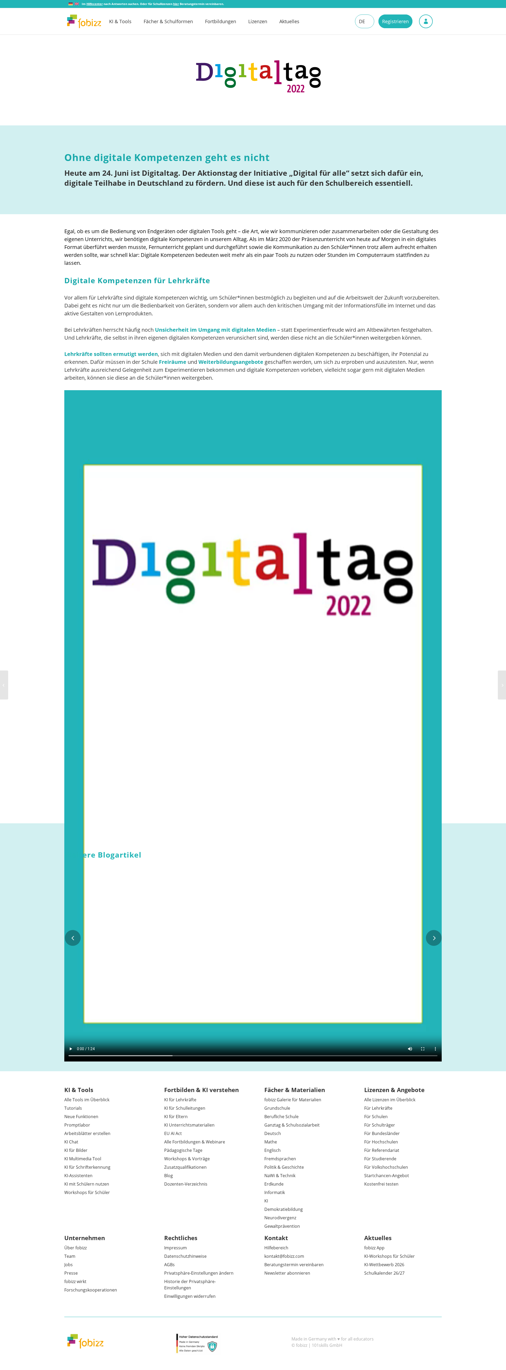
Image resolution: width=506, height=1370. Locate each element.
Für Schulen (376, 1116)
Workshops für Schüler (87, 1192)
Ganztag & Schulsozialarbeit (292, 1125)
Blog (168, 1175)
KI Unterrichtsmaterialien (189, 1125)
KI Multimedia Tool (82, 1159)
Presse (71, 1273)
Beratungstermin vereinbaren (294, 1265)
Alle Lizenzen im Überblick (389, 1100)
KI (266, 1201)
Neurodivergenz (280, 1218)
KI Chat (71, 1142)
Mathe (270, 1142)
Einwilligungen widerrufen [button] (190, 1296)
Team (69, 1256)
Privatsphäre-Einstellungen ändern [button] (198, 1273)
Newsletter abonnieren (287, 1273)
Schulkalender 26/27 (384, 1273)
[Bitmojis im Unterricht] (502, 685)
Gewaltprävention (282, 1226)
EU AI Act (173, 1133)
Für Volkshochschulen (386, 1167)
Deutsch (272, 1133)
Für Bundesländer (382, 1133)
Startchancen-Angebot (386, 1175)
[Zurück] (73, 938)
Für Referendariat (381, 1150)
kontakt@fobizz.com (284, 1256)
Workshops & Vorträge (187, 1159)
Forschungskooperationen (90, 1290)
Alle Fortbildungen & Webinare (194, 1142)
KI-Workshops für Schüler (389, 1256)
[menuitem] (126, 21)
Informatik (274, 1192)
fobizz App (374, 1248)
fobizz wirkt (75, 1281)
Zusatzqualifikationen (185, 1167)
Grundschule (277, 1108)
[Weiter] (434, 938)
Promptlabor (77, 1125)
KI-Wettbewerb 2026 (384, 1265)
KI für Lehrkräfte (180, 1100)
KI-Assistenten (78, 1175)
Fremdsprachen (280, 1159)
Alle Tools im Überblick (86, 1100)
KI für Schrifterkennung (87, 1167)
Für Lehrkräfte (378, 1108)
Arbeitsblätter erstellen (87, 1133)
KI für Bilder (75, 1150)
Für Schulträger (379, 1125)
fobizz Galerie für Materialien (292, 1100)
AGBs (169, 1265)
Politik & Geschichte (284, 1167)
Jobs (68, 1265)
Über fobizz (75, 1248)
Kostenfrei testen (381, 1184)
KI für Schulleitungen (184, 1108)
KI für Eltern (176, 1116)
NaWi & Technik (279, 1175)
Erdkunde (274, 1184)
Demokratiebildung (283, 1209)
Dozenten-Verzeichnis (185, 1184)
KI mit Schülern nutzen (86, 1184)
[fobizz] (84, 21)
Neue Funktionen (81, 1116)
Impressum (175, 1248)
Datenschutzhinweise (185, 1256)
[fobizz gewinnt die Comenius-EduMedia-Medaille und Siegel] (4, 685)
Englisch (272, 1150)
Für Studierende (380, 1159)
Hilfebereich (276, 1248)
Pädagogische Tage (183, 1150)
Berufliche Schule (281, 1116)
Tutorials (73, 1108)
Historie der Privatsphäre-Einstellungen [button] (190, 1285)
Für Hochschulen (381, 1142)
